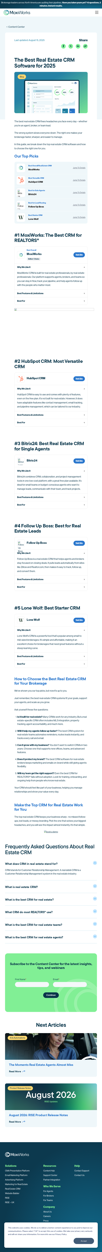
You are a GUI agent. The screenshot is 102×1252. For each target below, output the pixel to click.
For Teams (48, 1200)
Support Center (50, 1175)
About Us (47, 1211)
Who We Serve (52, 1186)
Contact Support (81, 1170)
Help (77, 1165)
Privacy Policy (60, 1234)
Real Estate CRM (12, 1189)
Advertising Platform (14, 1180)
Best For (21, 301)
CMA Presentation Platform (17, 1170)
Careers (47, 1216)
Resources (49, 1165)
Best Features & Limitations (30, 293)
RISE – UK (9, 1202)
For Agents (48, 1191)
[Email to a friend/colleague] (85, 46)
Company (49, 1206)
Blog (22, 76)
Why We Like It (24, 267)
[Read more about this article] (51, 4)
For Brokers (48, 1195)
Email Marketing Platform (16, 1175)
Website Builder (12, 1193)
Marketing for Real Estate (16, 1184)
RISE (7, 1198)
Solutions (10, 1165)
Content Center (15, 27)
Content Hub (49, 1170)
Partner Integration (51, 1180)
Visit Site (79, 255)
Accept (84, 1241)
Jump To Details (79, 168)
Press (46, 1221)
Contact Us (79, 1175)
